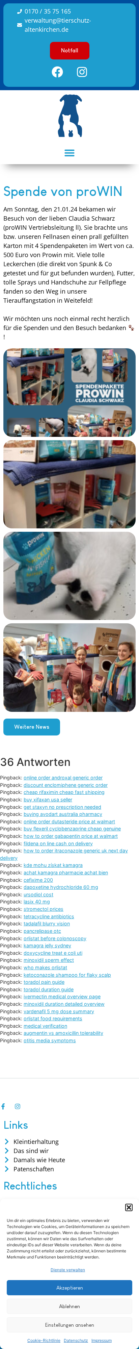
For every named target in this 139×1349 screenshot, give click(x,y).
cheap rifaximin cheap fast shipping (64, 792)
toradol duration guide (49, 989)
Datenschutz (76, 1340)
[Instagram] (82, 71)
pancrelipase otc (42, 931)
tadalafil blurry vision (47, 923)
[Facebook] (57, 71)
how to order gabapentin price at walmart (71, 836)
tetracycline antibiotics (49, 916)
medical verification (45, 1026)
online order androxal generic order (63, 777)
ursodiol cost (38, 894)
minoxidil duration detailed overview (64, 1004)
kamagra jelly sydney (47, 945)
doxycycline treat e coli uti (53, 953)
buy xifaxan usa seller (48, 799)
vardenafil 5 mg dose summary (59, 1011)
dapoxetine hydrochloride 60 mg (61, 887)
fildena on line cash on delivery (58, 843)
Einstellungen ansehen (69, 1325)
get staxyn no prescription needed (62, 807)
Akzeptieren (69, 1288)
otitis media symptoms (50, 1040)
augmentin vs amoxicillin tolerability (63, 1033)
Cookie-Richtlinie (43, 1340)
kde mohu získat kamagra (53, 865)
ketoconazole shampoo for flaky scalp (67, 975)
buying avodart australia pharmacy (63, 814)
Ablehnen (69, 1306)
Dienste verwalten (68, 1269)
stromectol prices (43, 909)
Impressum (101, 1340)
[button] (129, 1207)
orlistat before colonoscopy (55, 938)
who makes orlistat (45, 967)
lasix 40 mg (37, 901)
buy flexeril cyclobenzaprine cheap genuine (72, 828)
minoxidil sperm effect (49, 960)
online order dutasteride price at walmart (69, 821)
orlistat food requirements (53, 1018)
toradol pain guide (44, 982)
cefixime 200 (38, 880)
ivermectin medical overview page (62, 996)
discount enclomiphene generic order (66, 785)
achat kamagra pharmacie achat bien (66, 872)
